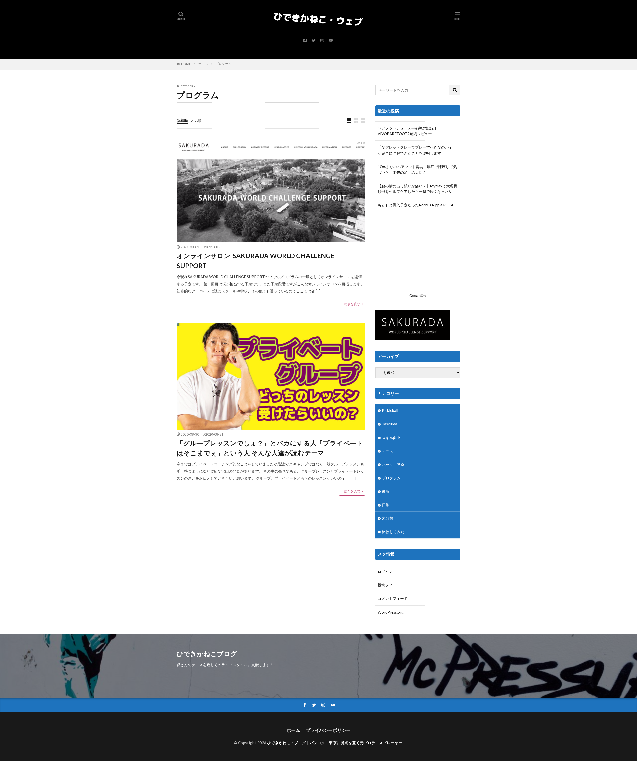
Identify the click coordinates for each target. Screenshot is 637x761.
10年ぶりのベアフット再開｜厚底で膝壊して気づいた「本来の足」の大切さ (417, 169)
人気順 (196, 120)
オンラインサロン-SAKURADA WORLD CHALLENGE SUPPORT (255, 261)
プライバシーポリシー (328, 730)
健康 (385, 491)
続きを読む (352, 304)
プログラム (223, 64)
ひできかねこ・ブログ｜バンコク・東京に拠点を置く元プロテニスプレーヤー (334, 742)
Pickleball (390, 410)
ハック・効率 (393, 464)
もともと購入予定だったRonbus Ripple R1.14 (415, 205)
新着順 (182, 120)
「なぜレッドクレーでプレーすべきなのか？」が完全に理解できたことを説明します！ (417, 150)
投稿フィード (389, 585)
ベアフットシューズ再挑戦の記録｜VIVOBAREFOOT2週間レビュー (407, 131)
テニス (203, 64)
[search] (454, 90)
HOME (186, 64)
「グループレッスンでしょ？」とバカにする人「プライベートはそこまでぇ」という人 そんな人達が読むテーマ (270, 448)
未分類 (387, 518)
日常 (385, 505)
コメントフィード (393, 598)
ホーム (293, 730)
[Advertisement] (417, 257)
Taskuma (389, 424)
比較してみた (393, 531)
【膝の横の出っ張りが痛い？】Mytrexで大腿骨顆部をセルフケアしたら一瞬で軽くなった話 (417, 189)
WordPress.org (391, 612)
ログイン (385, 571)
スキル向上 (391, 437)
